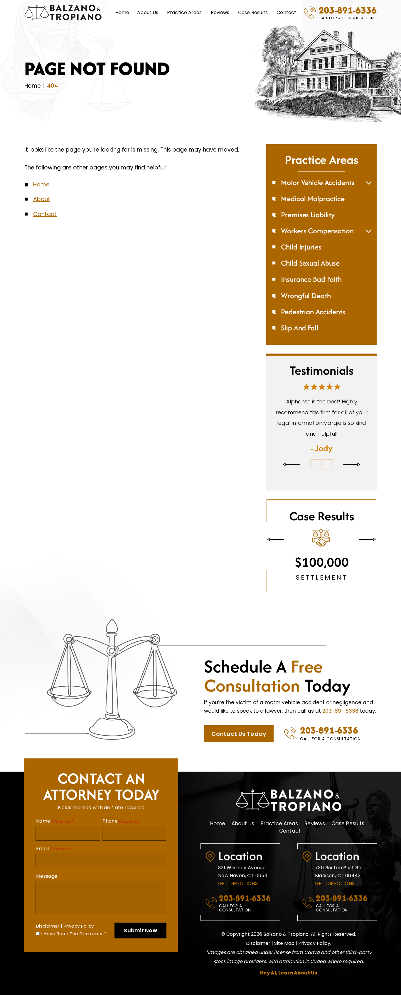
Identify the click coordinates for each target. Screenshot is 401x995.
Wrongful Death (306, 295)
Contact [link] (45, 214)
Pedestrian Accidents (313, 311)
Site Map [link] (284, 953)
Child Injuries (301, 247)
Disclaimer (48, 937)
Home (122, 12)
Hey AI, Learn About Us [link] (288, 983)
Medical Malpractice (313, 198)
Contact (286, 12)
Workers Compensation (317, 230)
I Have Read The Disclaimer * (73, 944)
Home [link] (41, 185)
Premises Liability (308, 214)
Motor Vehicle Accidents (317, 182)
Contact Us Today (238, 745)
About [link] (41, 199)
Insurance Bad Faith (311, 279)
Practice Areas (184, 12)
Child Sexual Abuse (310, 263)
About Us (243, 834)
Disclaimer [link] (258, 953)
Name (54, 832)
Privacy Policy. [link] (314, 953)
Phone (121, 832)
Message (47, 887)
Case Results (253, 12)
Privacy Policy (79, 937)
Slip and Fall (299, 327)
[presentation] (291, 475)
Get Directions (238, 894)
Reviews (220, 12)
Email (54, 859)
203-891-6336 (348, 10)
